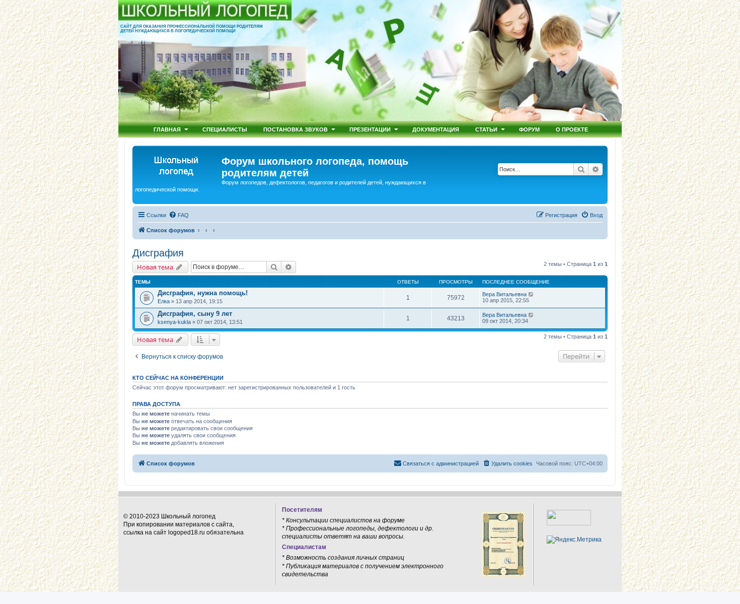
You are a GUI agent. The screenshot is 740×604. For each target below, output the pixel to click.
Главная (167, 129)
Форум (529, 129)
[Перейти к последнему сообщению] (531, 294)
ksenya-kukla (174, 322)
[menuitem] (179, 215)
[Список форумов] (178, 164)
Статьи (486, 129)
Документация (435, 129)
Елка (164, 301)
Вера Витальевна (504, 294)
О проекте (572, 129)
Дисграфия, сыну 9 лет (195, 313)
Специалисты (224, 129)
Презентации (370, 129)
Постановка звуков (295, 129)
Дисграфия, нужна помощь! (203, 293)
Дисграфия (158, 252)
